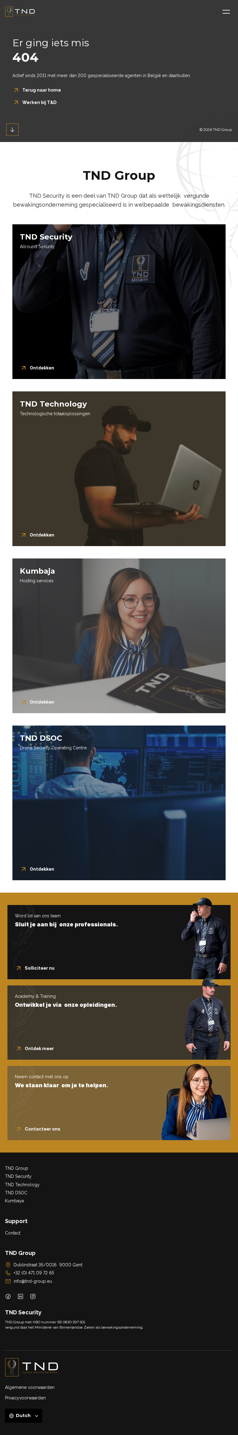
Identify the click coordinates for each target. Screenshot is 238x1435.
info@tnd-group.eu (33, 1281)
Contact (12, 1232)
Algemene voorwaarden (30, 1387)
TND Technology (22, 1184)
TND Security (18, 1176)
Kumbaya (14, 1200)
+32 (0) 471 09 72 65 (34, 1272)
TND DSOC (16, 1192)
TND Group (16, 1168)
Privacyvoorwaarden (25, 1397)
